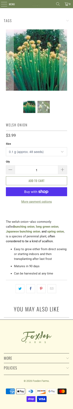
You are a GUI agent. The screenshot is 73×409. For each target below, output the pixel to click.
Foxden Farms (41, 380)
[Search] (58, 4)
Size (8, 143)
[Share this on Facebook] (30, 288)
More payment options (36, 201)
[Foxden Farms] (36, 4)
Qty (8, 161)
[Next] (63, 65)
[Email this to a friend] (51, 288)
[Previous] (10, 65)
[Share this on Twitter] (20, 288)
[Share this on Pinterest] (41, 288)
